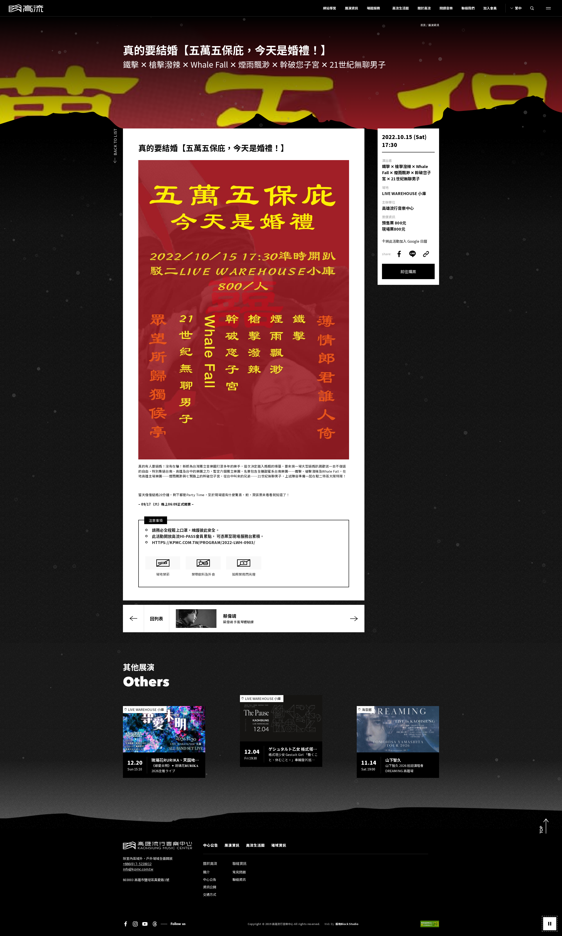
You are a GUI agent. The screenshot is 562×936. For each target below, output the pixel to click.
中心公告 (210, 845)
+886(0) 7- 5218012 (137, 863)
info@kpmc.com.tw (138, 869)
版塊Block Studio (346, 924)
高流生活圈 (400, 8)
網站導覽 (329, 8)
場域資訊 (278, 845)
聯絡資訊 (239, 879)
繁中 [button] (518, 8)
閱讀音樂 (446, 8)
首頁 (423, 25)
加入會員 (490, 8)
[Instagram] (135, 924)
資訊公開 (209, 887)
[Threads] (154, 924)
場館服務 (373, 8)
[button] (550, 924)
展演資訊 (351, 8)
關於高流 (424, 8)
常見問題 (239, 872)
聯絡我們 (468, 8)
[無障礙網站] (429, 924)
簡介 (206, 872)
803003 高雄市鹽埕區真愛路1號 (146, 879)
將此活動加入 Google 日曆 (406, 241)
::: (317, 8)
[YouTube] (145, 924)
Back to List (115, 141)
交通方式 (209, 894)
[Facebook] (125, 924)
